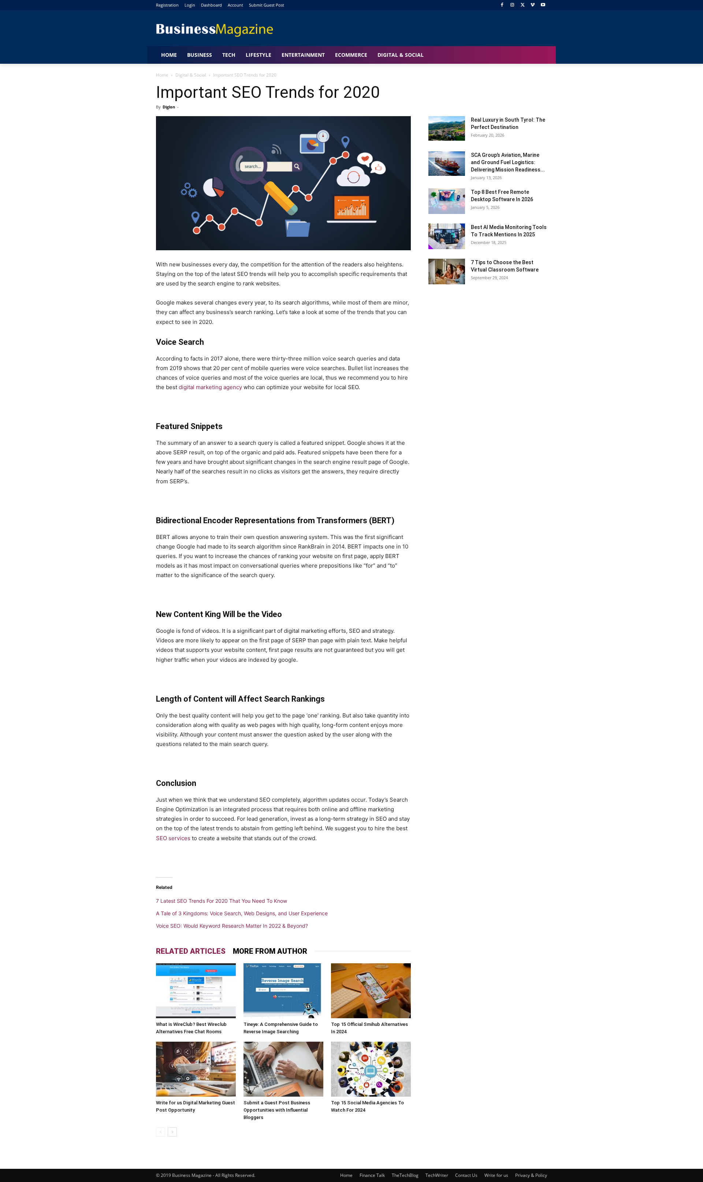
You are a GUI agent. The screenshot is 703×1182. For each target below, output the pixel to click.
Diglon (169, 107)
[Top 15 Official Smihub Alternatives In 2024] (371, 990)
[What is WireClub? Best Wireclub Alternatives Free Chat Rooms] (196, 990)
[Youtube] (543, 5)
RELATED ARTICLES (191, 951)
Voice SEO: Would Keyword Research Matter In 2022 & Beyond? (232, 926)
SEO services (173, 838)
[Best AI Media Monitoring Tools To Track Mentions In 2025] (446, 236)
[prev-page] (160, 1132)
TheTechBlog (405, 1175)
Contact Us (466, 1175)
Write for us (496, 1175)
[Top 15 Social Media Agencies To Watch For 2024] (371, 1069)
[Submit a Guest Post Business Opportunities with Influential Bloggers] (283, 1069)
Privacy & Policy (531, 1175)
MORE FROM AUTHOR (270, 951)
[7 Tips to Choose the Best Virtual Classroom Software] (446, 271)
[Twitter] (522, 5)
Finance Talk (372, 1175)
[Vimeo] (532, 5)
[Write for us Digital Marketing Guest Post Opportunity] (196, 1069)
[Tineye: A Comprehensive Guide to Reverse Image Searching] (283, 990)
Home (162, 75)
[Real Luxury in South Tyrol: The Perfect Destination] (446, 128)
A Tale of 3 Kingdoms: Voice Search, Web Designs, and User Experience (242, 913)
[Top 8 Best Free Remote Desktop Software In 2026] (446, 201)
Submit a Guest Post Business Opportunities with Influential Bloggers (276, 1110)
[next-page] (172, 1132)
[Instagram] (512, 5)
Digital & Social (190, 75)
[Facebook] (502, 5)
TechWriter (436, 1175)
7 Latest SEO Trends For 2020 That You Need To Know (221, 901)
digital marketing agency (210, 387)
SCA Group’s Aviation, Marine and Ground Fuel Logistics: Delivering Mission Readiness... (508, 162)
